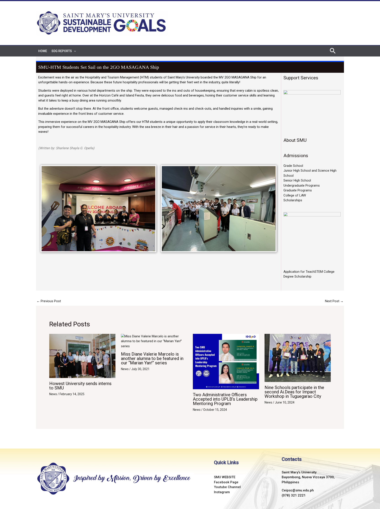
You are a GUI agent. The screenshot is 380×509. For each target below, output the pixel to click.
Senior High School (297, 180)
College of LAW (294, 195)
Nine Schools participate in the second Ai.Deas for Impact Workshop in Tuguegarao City (294, 392)
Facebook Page (226, 482)
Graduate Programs (297, 190)
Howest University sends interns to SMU (80, 386)
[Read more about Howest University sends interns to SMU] (82, 356)
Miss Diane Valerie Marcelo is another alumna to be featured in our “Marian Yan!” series (152, 358)
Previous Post (49, 301)
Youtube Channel (227, 487)
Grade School (293, 166)
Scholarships (292, 200)
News (53, 394)
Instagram (222, 492)
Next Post (334, 301)
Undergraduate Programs (301, 185)
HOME (42, 51)
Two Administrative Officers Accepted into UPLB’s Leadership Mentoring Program (225, 399)
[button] (74, 51)
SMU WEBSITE (224, 477)
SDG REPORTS (61, 51)
